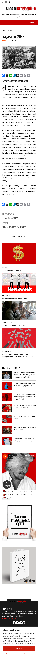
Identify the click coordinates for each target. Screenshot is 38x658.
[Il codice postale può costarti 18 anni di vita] (7, 430)
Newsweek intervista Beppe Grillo (14, 299)
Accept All (19, 648)
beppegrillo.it (6, 40)
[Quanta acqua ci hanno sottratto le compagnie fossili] (7, 386)
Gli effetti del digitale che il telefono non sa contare (24, 439)
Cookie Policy (30, 643)
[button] (3, 2)
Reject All (27, 654)
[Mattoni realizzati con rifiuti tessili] (7, 419)
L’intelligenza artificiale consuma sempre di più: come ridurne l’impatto (25, 396)
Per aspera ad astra (10, 218)
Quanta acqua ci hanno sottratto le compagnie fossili (24, 384)
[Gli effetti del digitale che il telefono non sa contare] (7, 441)
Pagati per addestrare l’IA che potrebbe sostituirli (25, 406)
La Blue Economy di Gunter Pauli (14, 326)
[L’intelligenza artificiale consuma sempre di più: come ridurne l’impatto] (7, 397)
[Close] (36, 627)
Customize (9, 654)
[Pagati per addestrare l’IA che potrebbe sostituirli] (7, 408)
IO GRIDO (9, 30)
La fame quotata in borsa (11, 270)
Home (3, 30)
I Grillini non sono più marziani (14, 227)
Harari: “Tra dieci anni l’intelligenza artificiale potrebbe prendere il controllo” (25, 374)
